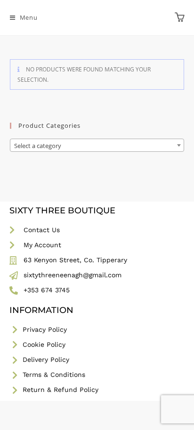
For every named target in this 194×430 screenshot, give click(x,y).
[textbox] (97, 145)
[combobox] (97, 145)
